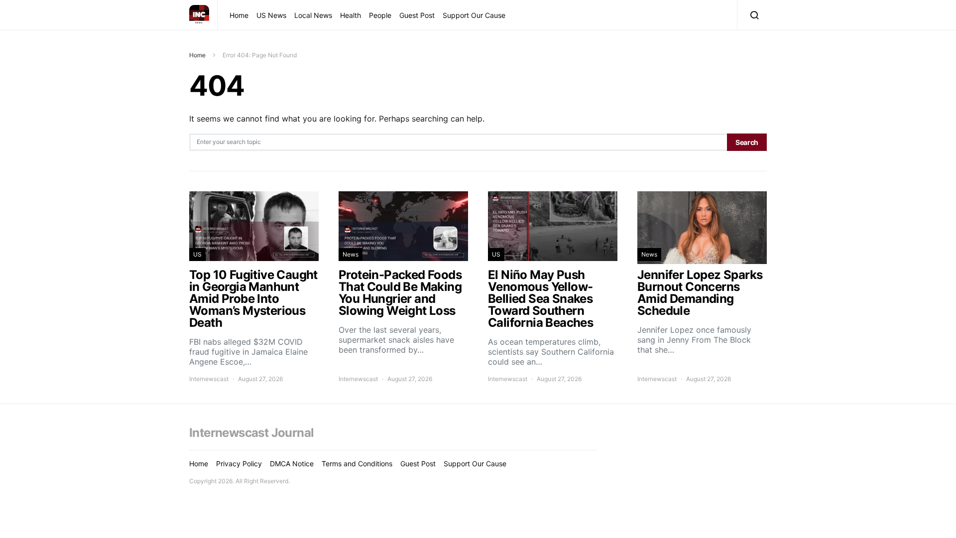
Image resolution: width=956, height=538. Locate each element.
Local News (313, 15)
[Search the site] (752, 15)
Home (239, 15)
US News (271, 15)
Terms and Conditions (357, 463)
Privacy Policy (239, 463)
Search (746, 142)
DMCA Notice (292, 463)
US (197, 254)
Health (350, 15)
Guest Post (417, 15)
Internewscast (209, 379)
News (350, 254)
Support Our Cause (474, 15)
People (380, 15)
